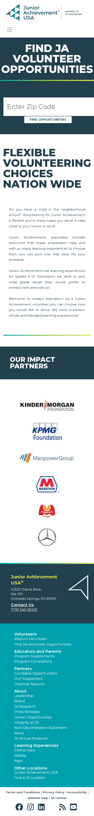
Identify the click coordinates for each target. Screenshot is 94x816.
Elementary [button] (24, 750)
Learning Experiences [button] (36, 745)
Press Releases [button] (27, 712)
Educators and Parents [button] (37, 651)
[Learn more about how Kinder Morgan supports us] (47, 408)
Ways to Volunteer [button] (30, 639)
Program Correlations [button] (33, 661)
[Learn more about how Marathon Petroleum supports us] (47, 487)
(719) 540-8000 (24, 610)
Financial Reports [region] (29, 684)
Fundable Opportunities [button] (35, 673)
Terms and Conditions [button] (22, 792)
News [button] (19, 733)
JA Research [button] (25, 706)
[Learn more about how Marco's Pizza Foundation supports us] (47, 513)
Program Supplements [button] (34, 656)
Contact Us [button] (22, 605)
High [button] (18, 761)
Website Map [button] (38, 798)
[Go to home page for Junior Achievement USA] (43, 13)
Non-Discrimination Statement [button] (40, 728)
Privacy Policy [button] (53, 792)
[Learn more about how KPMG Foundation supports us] (47, 434)
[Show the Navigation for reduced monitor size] (9, 30)
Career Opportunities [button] (33, 717)
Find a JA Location (29, 778)
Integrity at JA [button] (26, 722)
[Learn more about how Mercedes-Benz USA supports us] (47, 540)
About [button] (20, 691)
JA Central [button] (58, 798)
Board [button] (19, 701)
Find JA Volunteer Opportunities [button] (42, 644)
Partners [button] (23, 669)
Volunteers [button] (25, 634)
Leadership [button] (23, 696)
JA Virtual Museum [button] (31, 738)
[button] (20, 807)
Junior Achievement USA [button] (36, 772)
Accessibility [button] (77, 792)
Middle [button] (20, 756)
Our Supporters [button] (28, 679)
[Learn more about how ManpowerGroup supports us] (47, 460)
